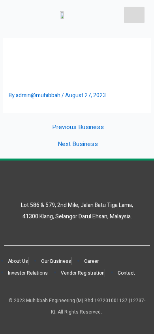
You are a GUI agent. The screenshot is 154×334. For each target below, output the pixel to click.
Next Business (78, 144)
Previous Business (78, 127)
